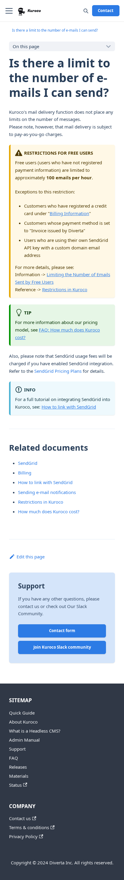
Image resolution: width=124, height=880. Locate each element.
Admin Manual (24, 740)
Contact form (62, 630)
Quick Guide (22, 713)
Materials (18, 776)
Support (17, 749)
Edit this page (31, 557)
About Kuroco (23, 722)
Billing (24, 473)
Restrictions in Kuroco (64, 289)
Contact (105, 10)
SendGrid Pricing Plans (58, 371)
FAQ (13, 758)
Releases (18, 767)
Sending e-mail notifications (47, 492)
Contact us (20, 818)
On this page (26, 46)
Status (15, 785)
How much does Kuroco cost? (48, 511)
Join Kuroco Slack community (62, 647)
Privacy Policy (23, 836)
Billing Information (69, 213)
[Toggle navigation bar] (9, 10)
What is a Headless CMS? (34, 731)
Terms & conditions (29, 827)
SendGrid (27, 463)
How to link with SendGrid (69, 407)
